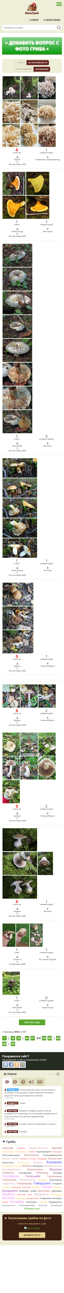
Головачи (57, 1183)
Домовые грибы (28, 1190)
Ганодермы (25, 1172)
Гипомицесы (27, 1179)
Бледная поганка (28, 1158)
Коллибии (17, 1202)
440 (5, 1044)
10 (13, 1038)
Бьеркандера (8, 1166)
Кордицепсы (55, 1201)
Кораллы (43, 1202)
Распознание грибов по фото (29, 1218)
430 (58, 1038)
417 (33, 1038)
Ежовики (8, 1194)
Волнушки (38, 1165)
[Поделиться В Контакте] (5, 1064)
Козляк (5, 1202)
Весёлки (27, 1165)
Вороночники (35, 1169)
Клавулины (45, 1198)
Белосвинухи (31, 1155)
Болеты (38, 1162)
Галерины (8, 1172)
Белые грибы (10, 1158)
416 (27, 1038)
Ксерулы (43, 1205)
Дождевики (10, 1190)
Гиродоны (42, 1180)
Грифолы (36, 1187)
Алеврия (21, 1148)
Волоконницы (53, 1165)
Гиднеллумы (54, 1176)
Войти (34, 19)
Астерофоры (21, 1151)
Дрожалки (44, 1190)
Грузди (47, 1187)
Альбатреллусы (38, 1148)
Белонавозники (11, 1155)
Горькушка (16, 1187)
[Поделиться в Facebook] (11, 1064)
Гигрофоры (10, 1176)
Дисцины (57, 1187)
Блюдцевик (42, 1158)
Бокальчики (55, 1158)
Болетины (8, 1162)
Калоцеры (20, 1198)
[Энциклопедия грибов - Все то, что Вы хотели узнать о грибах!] (32, 9)
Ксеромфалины (27, 1205)
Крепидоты (8, 1205)
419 (44, 1038)
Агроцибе (7, 1148)
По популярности (37, 62)
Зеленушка (56, 1194)
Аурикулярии (43, 1151)
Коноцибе (31, 1201)
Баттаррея (57, 1151)
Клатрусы (57, 1198)
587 (13, 1044)
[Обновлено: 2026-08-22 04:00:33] (58, 1074)
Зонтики (8, 1198)
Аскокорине (7, 1151)
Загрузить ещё (32, 1022)
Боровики (54, 1162)
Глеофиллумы (24, 1183)
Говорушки (42, 1183)
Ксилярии (56, 1205)
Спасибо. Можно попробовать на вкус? (37, 1124)
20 (18, 1038)
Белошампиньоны (52, 1155)
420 (50, 1038)
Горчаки (6, 1187)
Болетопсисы (23, 1162)
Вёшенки (56, 1169)
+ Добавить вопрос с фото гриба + (32, 46)
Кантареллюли (32, 1198)
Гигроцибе (32, 1176)
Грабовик (26, 1187)
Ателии (32, 1151)
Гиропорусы (55, 1179)
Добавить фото (32, 1235)
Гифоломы (8, 1183)
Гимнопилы (9, 1179)
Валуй (19, 1166)
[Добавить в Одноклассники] (16, 1064)
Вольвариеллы (11, 1169)
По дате (21, 62)
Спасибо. (23, 1131)
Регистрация (53, 19)
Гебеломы (42, 1172)
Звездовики (41, 1194)
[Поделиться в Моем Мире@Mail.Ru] (22, 1064)
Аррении (57, 1148)
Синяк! (22, 1103)
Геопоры (57, 1172)
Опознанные (42, 69)
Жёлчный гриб (24, 1194)
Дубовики (57, 1190)
